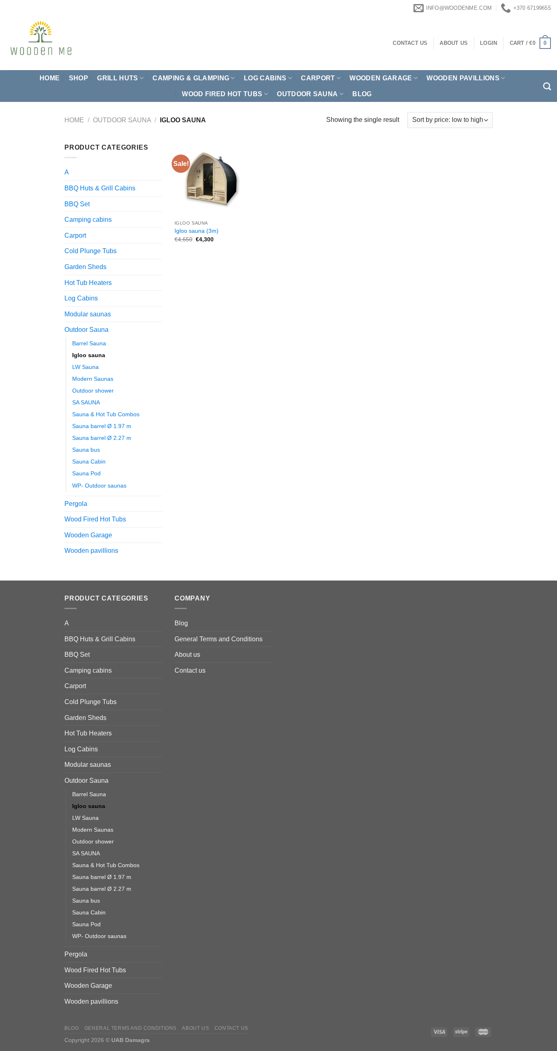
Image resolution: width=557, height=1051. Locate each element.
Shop (78, 78)
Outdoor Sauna (307, 94)
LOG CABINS (265, 78)
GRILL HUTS (117, 78)
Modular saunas (87, 314)
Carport (318, 78)
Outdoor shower (93, 390)
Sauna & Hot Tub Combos (105, 414)
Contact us (190, 670)
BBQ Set (77, 204)
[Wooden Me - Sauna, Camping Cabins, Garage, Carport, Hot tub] (77, 43)
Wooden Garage (380, 78)
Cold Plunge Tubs (90, 250)
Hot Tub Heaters (88, 282)
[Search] (547, 86)
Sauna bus (86, 449)
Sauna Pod (86, 473)
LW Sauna (85, 367)
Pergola (75, 503)
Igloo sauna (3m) (197, 230)
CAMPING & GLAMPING (191, 78)
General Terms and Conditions (219, 639)
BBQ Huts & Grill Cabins (99, 188)
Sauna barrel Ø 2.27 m (101, 438)
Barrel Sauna (89, 343)
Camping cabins (88, 219)
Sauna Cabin (89, 461)
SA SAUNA (86, 402)
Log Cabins (81, 298)
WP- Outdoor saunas (99, 485)
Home (50, 78)
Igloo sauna (88, 355)
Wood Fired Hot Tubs (222, 94)
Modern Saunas (92, 378)
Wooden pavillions (463, 78)
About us (187, 654)
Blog (361, 94)
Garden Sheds (85, 266)
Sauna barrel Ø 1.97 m (101, 426)
